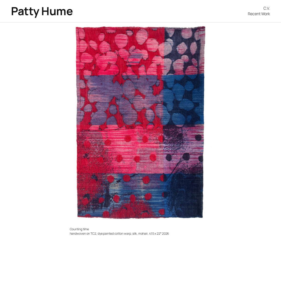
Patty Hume (42, 10)
